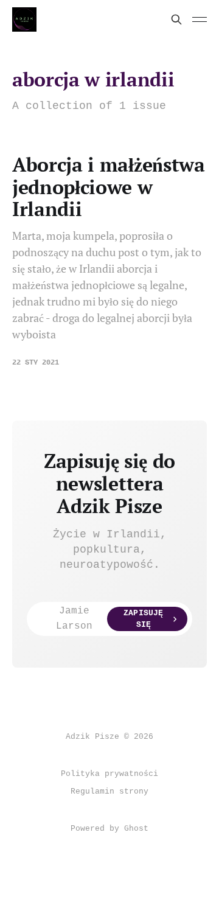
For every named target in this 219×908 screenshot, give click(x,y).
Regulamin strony (109, 791)
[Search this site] (176, 19)
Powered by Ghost (109, 828)
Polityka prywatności (109, 773)
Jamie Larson (109, 619)
